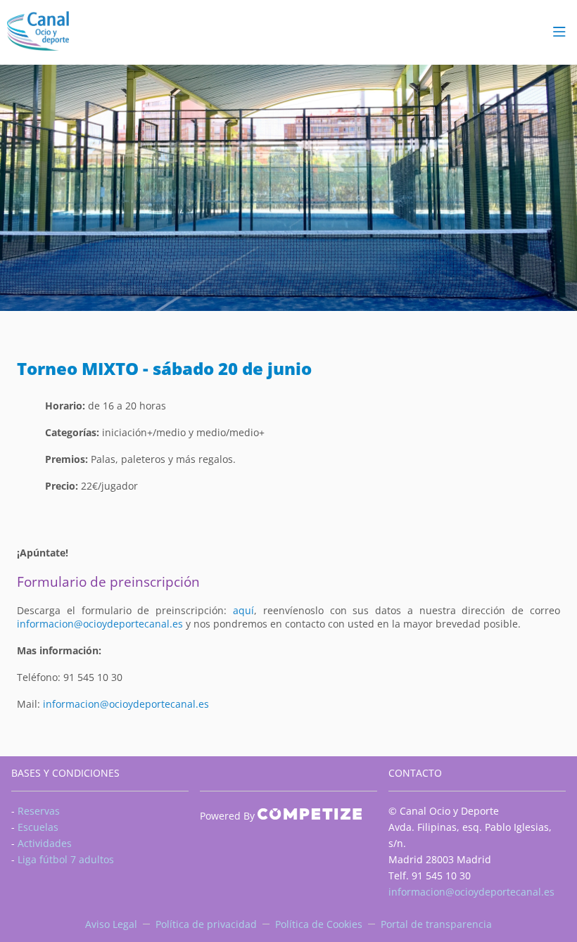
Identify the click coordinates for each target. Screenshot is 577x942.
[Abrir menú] (559, 32)
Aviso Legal (111, 924)
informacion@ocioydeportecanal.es (100, 623)
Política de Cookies (318, 924)
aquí (243, 610)
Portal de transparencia (436, 924)
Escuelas (38, 827)
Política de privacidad (206, 924)
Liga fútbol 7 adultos (66, 859)
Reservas (39, 810)
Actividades (45, 843)
